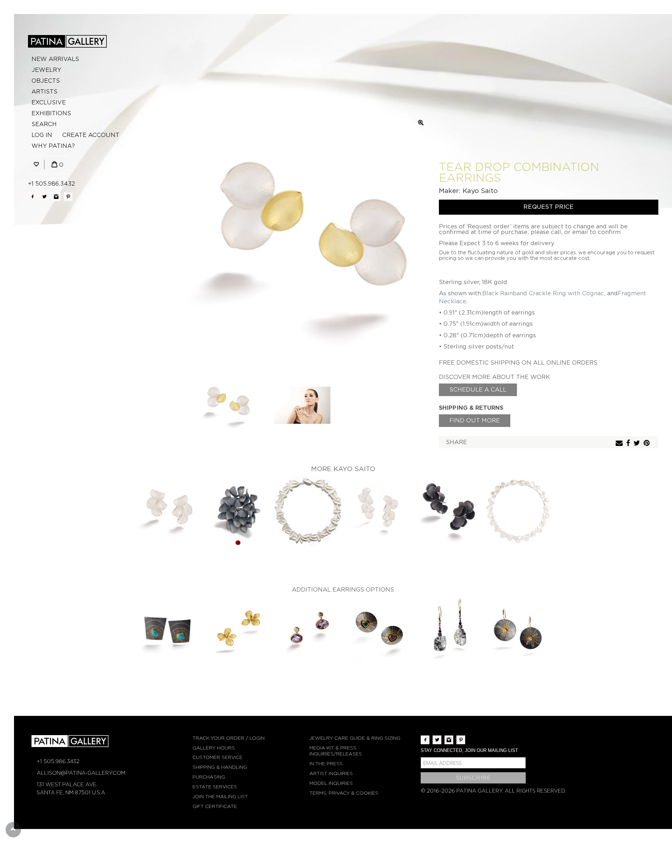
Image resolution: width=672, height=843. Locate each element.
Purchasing (208, 777)
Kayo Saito (480, 190)
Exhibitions (51, 113)
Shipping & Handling (219, 767)
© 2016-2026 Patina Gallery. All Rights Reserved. (493, 791)
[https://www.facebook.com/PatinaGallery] (32, 196)
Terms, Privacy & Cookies (343, 793)
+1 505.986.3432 (51, 183)
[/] (67, 41)
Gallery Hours (213, 748)
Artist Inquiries (331, 773)
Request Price (548, 206)
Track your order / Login (228, 738)
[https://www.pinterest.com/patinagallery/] (68, 196)
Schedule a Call (477, 389)
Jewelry (46, 70)
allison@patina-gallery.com (81, 773)
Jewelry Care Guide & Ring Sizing (354, 738)
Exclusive (48, 102)
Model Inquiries (331, 783)
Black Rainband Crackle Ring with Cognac (543, 293)
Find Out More (474, 420)
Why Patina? (53, 146)
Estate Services (214, 786)
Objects (45, 80)
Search (44, 124)
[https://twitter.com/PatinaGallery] (44, 196)
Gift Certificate (214, 806)
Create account (90, 135)
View (168, 511)
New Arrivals (55, 59)
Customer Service (217, 757)
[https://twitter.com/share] (638, 443)
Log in (41, 135)
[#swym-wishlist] (36, 164)
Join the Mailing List (220, 796)
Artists (44, 91)
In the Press (326, 763)
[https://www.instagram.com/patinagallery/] (56, 196)
